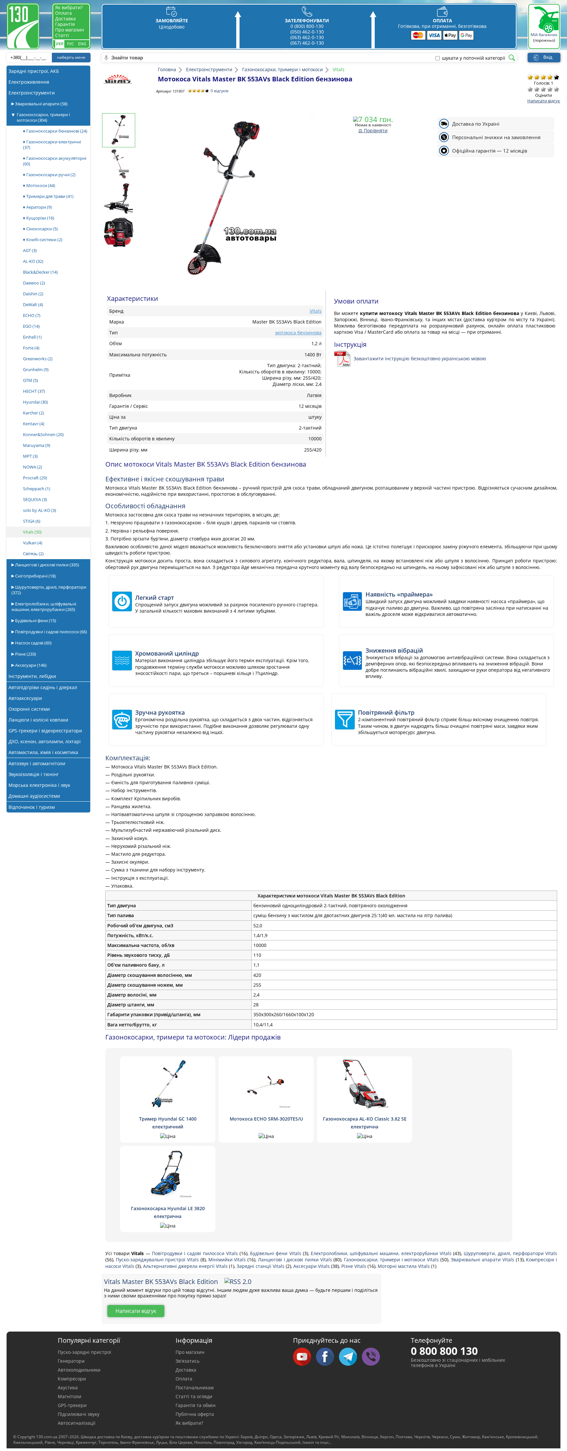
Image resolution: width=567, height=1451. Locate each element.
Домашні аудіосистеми (34, 796)
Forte (31, 348)
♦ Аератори (37, 207)
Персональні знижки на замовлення (496, 137)
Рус (70, 44)
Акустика (68, 1387)
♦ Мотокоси (39, 185)
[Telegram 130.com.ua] (350, 1357)
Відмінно (556, 89)
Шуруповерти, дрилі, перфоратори (48, 590)
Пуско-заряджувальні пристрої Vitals (158, 1259)
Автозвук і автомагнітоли (37, 763)
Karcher (33, 413)
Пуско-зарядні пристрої (84, 1352)
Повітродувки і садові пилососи (50, 632)
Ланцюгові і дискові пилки (46, 565)
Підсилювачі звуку (78, 1414)
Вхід (547, 57)
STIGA (31, 521)
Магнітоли (69, 1396)
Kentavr (33, 424)
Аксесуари (30, 665)
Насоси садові (33, 643)
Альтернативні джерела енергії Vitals (186, 1266)
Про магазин (69, 30)
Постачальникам (195, 1387)
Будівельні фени (35, 620)
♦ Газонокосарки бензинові (55, 131)
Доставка (65, 18)
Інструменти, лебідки (32, 676)
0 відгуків (219, 91)
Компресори (72, 1379)
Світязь (33, 554)
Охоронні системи (29, 709)
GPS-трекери (72, 1405)
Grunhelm (36, 369)
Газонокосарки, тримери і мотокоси (43, 117)
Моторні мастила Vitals (404, 1266)
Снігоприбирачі (35, 576)
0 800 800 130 (444, 1351)
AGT (30, 250)
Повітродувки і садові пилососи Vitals (196, 1253)
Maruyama (36, 445)
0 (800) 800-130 (307, 26)
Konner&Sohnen (43, 434)
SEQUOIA (35, 499)
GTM (30, 380)
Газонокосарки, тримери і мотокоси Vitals (392, 1259)
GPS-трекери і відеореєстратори (45, 730)
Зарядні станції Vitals (261, 1266)
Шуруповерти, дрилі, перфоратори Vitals (510, 1253)
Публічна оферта (195, 1414)
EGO (31, 326)
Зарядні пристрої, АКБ (34, 71)
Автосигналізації (76, 1423)
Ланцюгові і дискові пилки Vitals (296, 1259)
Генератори (71, 1361)
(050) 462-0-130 (307, 31)
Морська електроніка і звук (39, 785)
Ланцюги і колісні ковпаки (38, 720)
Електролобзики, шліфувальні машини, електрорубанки (43, 606)
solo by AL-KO (39, 510)
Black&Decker (40, 272)
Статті (62, 35)
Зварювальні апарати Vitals (483, 1259)
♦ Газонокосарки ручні (49, 175)
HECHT (34, 391)
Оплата (63, 13)
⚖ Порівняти (373, 130)
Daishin (33, 294)
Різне (25, 654)
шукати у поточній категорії (473, 58)
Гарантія (65, 24)
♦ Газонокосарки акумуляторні (54, 161)
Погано (537, 89)
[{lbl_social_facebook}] (327, 1357)
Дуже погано (530, 89)
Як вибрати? (69, 7)
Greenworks (37, 359)
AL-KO (33, 261)
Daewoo (34, 283)
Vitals (32, 532)
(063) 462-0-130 (307, 37)
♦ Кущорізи (38, 218)
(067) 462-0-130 (307, 43)
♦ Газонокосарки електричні (52, 144)
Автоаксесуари (25, 698)
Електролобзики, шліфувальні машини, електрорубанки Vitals (382, 1253)
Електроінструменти (32, 93)
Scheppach (36, 489)
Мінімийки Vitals (227, 1259)
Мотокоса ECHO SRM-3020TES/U (266, 1119)
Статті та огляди (194, 1396)
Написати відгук (543, 101)
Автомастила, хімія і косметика (43, 752)
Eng (82, 44)
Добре (550, 89)
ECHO (31, 315)
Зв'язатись (188, 1361)
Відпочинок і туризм (32, 807)
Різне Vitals (354, 1266)
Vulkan (32, 543)
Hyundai (35, 402)
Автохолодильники (79, 1370)
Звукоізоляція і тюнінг (34, 774)
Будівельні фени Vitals (276, 1253)
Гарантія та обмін (196, 1405)
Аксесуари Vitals (312, 1266)
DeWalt (33, 304)
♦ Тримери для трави (48, 196)
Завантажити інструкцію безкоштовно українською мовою (420, 358)
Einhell (32, 337)
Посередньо (543, 89)
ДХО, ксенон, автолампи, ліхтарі (45, 741)
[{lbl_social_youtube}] (304, 1357)
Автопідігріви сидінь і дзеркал (43, 687)
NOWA (32, 467)
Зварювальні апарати (41, 104)
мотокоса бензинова (298, 332)
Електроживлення (29, 82)
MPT (30, 456)
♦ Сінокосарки (40, 229)
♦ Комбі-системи (42, 239)
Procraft (35, 478)
